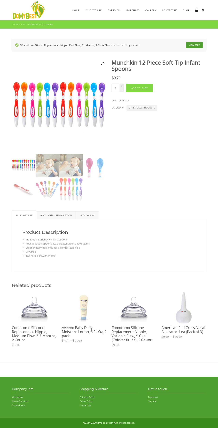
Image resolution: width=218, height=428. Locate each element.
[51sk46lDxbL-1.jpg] (59, 107)
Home (76, 10)
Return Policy (86, 401)
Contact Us (169, 10)
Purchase (132, 10)
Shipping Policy (87, 397)
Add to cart (139, 88)
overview (114, 10)
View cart (194, 45)
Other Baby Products (38, 24)
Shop (186, 10)
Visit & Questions (20, 401)
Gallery (150, 10)
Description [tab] (24, 215)
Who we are (93, 10)
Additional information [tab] (56, 215)
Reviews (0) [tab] (87, 215)
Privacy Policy (18, 405)
